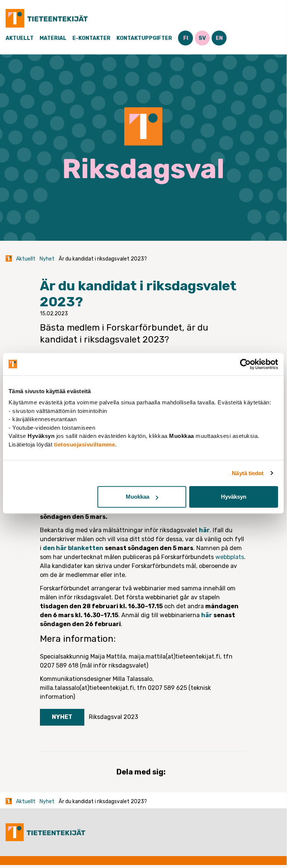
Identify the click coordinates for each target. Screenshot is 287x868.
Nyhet (47, 259)
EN (219, 38)
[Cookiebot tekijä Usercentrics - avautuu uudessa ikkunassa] (245, 364)
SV (202, 38)
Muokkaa (137, 496)
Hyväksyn (233, 496)
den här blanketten (73, 548)
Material (53, 38)
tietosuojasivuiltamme (84, 444)
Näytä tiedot (247, 473)
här (204, 530)
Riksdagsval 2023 (113, 716)
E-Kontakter (91, 38)
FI (185, 38)
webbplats (229, 557)
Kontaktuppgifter (144, 38)
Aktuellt (20, 38)
